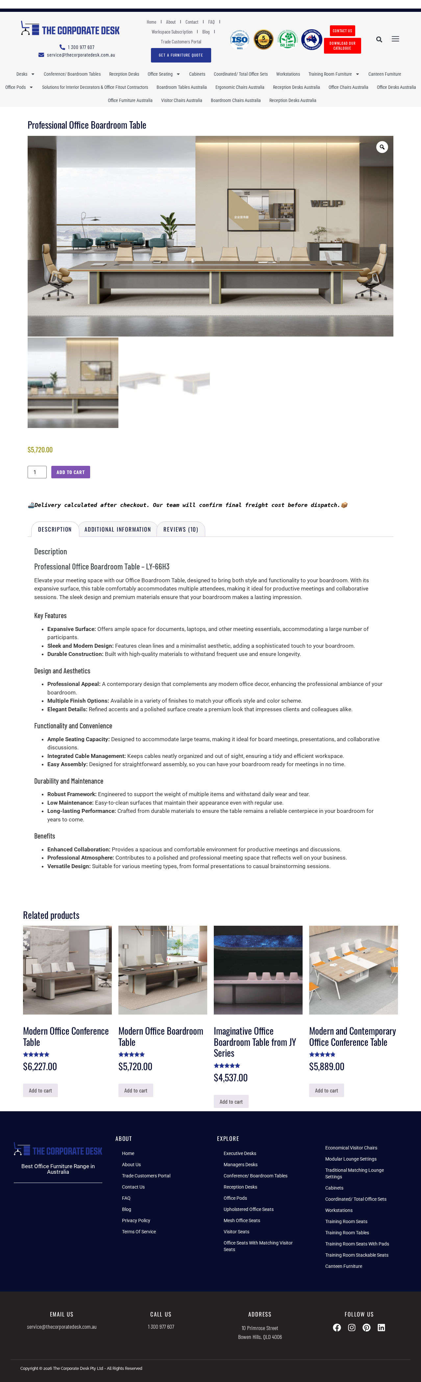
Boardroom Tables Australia (182, 87)
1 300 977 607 (161, 1326)
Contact (192, 22)
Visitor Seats (236, 1231)
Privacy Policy (136, 1220)
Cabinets (197, 74)
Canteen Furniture (384, 74)
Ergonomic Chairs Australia (239, 87)
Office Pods (15, 87)
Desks (21, 74)
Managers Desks (241, 1164)
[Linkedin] (381, 1327)
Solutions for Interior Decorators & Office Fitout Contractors (95, 87)
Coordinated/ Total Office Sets (241, 74)
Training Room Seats (346, 1221)
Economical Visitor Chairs (351, 1147)
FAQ (211, 22)
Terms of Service (139, 1231)
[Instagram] (352, 1327)
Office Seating (160, 74)
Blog (206, 32)
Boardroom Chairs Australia (236, 100)
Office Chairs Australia (348, 87)
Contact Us (133, 1187)
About (171, 22)
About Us (131, 1164)
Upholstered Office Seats (249, 1209)
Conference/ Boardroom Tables (72, 74)
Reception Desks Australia (296, 87)
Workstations (288, 74)
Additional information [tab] (118, 529)
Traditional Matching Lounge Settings (354, 1173)
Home (151, 22)
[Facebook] (337, 1327)
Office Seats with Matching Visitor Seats (258, 1246)
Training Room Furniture (330, 74)
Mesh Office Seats (242, 1220)
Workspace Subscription (172, 32)
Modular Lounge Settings (351, 1159)
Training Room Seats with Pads (357, 1243)
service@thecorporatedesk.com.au (62, 1326)
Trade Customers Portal (181, 41)
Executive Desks (240, 1153)
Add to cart (71, 472)
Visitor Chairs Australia (181, 100)
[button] (379, 39)
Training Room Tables (347, 1232)
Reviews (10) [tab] (180, 529)
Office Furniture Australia (130, 100)
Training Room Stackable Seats (356, 1255)
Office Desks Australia (396, 87)
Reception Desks (124, 74)
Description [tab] (55, 529)
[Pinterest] (366, 1327)
